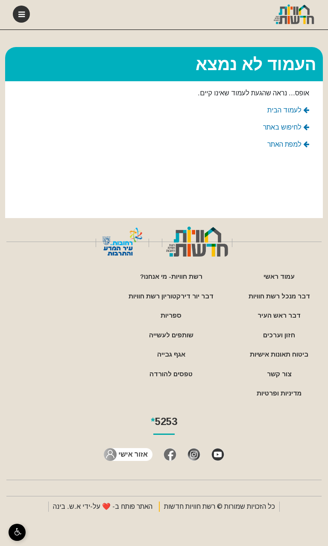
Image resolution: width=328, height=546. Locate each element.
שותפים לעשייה (171, 335)
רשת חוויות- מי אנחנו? (171, 276)
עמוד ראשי (279, 276)
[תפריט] (21, 14)
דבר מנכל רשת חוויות (279, 296)
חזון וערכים (279, 335)
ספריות (171, 315)
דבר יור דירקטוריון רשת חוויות (171, 296)
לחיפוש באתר (283, 127)
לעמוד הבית (285, 110)
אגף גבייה (171, 354)
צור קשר (279, 374)
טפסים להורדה (171, 374)
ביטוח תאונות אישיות (279, 354)
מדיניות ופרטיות (279, 393)
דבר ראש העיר (279, 315)
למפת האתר (285, 144)
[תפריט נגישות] (17, 532)
